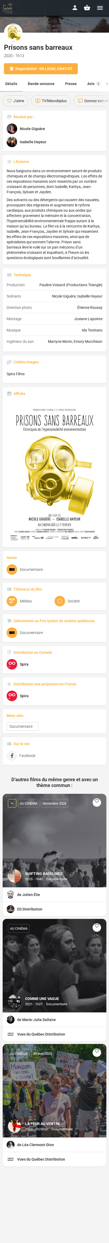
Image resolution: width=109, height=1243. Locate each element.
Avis (93, 84)
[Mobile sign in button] (74, 7)
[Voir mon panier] (87, 7)
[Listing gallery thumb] (54, 471)
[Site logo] (8, 8)
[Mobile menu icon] (100, 8)
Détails (11, 84)
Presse (71, 84)
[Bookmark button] (97, 802)
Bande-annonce (41, 84)
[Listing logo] (13, 32)
